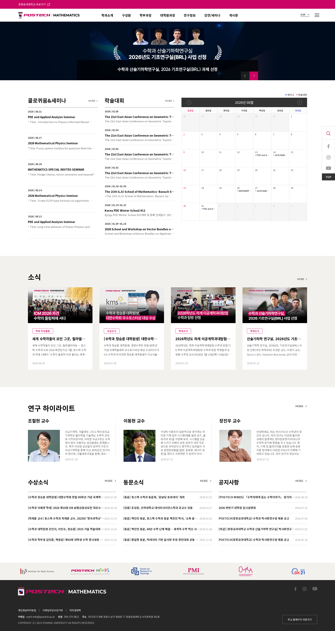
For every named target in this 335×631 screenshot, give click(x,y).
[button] (245, 76)
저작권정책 (75, 610)
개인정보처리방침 (27, 610)
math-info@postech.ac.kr (40, 616)
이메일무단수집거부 (53, 610)
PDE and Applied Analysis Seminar (263, 155)
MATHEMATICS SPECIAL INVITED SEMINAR (245, 191)
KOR (303, 15)
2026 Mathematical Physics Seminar (281, 155)
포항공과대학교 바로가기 (32, 4)
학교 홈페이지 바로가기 (300, 619)
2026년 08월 (244, 102)
